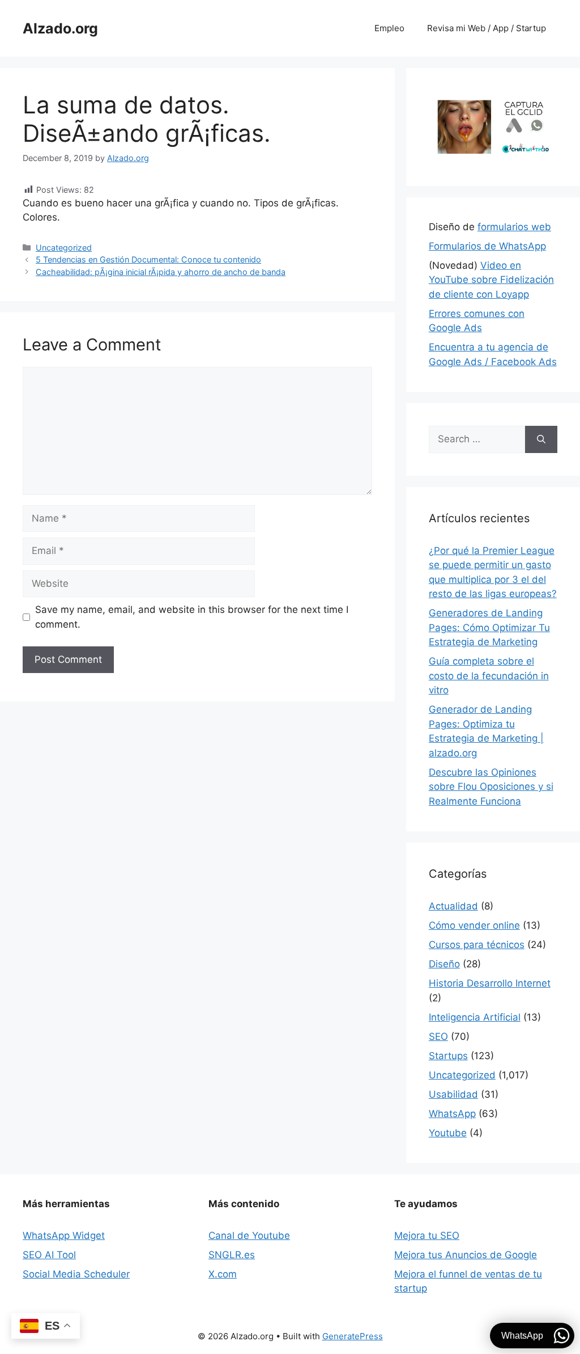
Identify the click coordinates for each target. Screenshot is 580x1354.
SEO (438, 1036)
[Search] (541, 439)
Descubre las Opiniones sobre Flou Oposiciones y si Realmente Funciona (491, 787)
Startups (448, 1055)
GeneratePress (352, 1336)
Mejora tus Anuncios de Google (465, 1254)
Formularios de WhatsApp (487, 246)
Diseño (444, 964)
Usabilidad (453, 1094)
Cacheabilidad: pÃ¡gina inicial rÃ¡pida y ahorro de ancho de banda (160, 272)
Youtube (448, 1133)
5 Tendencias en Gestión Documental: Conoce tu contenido (148, 259)
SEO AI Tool (49, 1254)
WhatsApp (452, 1113)
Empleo (389, 28)
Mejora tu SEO (426, 1235)
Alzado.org (60, 28)
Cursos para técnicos (476, 944)
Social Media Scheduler (76, 1274)
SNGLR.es (231, 1254)
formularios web (514, 226)
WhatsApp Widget (64, 1235)
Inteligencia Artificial (475, 1017)
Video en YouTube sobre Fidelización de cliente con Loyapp (491, 280)
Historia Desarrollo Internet (490, 983)
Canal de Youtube (249, 1235)
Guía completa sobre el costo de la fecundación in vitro (489, 675)
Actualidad (453, 906)
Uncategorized (64, 247)
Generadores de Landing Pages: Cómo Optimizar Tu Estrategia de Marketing (489, 627)
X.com (222, 1274)
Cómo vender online (474, 925)
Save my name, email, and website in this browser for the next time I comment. (191, 617)
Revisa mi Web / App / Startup (486, 28)
